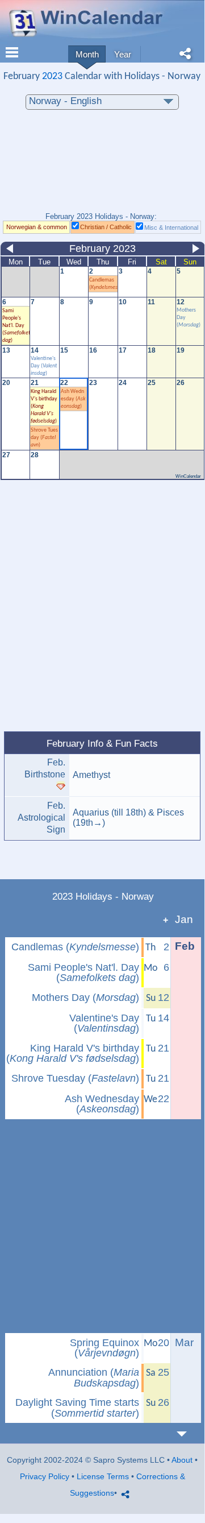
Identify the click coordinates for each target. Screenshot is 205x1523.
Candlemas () (75, 947)
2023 (52, 76)
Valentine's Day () (44, 365)
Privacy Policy (44, 1476)
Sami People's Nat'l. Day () (83, 972)
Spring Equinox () (104, 1348)
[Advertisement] (102, 166)
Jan (184, 919)
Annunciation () (93, 1377)
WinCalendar (188, 476)
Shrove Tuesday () (44, 437)
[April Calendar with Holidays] (188, 1434)
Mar (184, 1342)
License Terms (103, 1476)
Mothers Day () (85, 997)
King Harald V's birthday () (72, 1053)
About (182, 1459)
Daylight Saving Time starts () (77, 1407)
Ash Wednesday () (73, 398)
